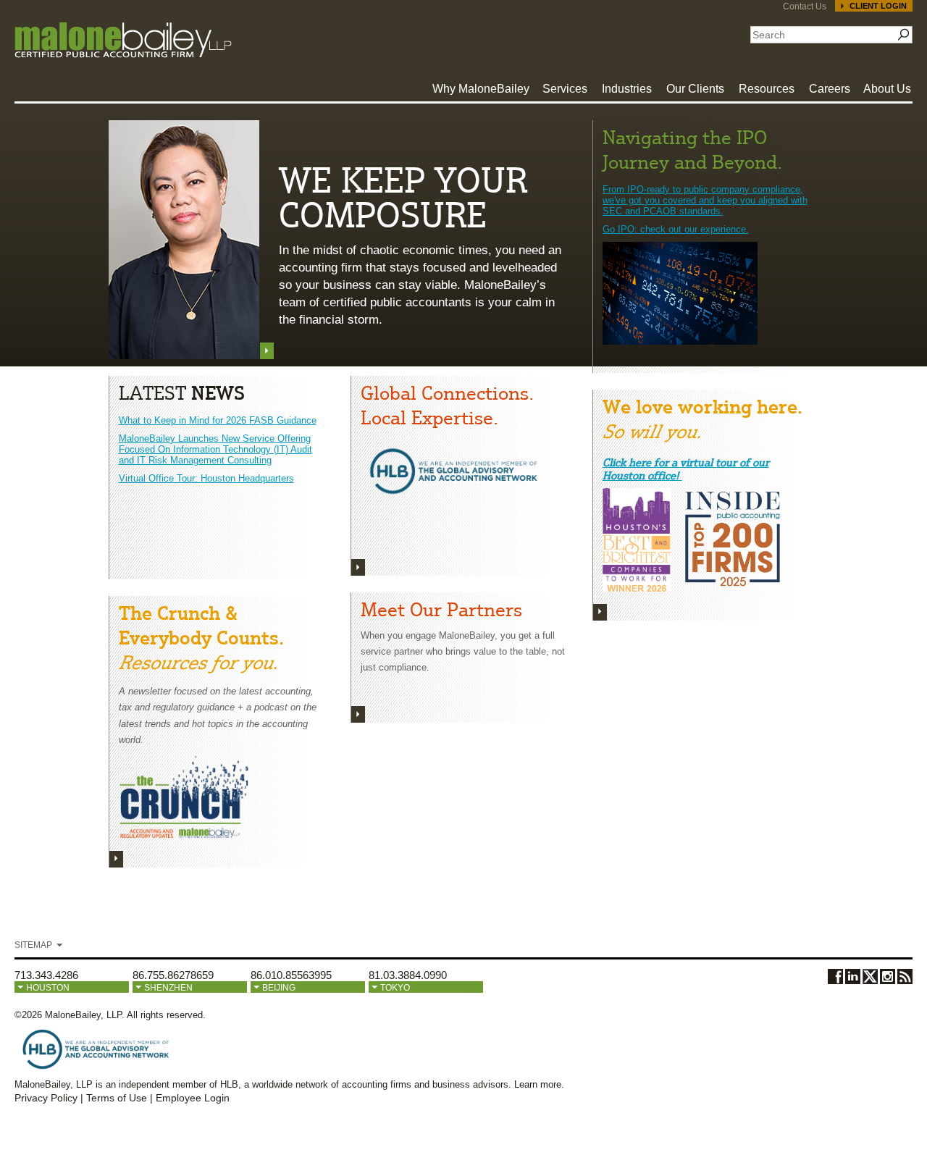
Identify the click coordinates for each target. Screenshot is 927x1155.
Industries (627, 89)
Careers (829, 89)
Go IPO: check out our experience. (676, 229)
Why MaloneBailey (480, 89)
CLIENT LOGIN (878, 5)
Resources (766, 89)
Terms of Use (116, 1098)
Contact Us (804, 6)
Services (564, 89)
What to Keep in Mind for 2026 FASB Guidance (217, 420)
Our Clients (695, 89)
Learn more (537, 1084)
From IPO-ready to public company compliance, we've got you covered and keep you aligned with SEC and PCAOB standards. (705, 200)
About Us (887, 89)
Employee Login (193, 1098)
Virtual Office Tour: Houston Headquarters (206, 478)
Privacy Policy (45, 1098)
